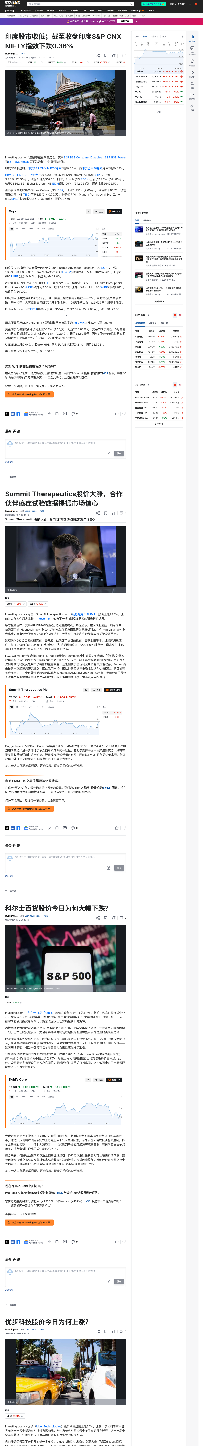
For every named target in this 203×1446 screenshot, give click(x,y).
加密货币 (86, 15)
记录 (134, 15)
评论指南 (9, 462)
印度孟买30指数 (92, 168)
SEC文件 (142, 15)
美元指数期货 (141, 102)
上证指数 (139, 71)
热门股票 (140, 385)
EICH (55, 183)
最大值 (51, 229)
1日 (11, 229)
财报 (127, 15)
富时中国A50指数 (143, 76)
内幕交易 (107, 15)
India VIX (79, 322)
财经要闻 (34, 15)
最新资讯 (11, 15)
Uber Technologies (48, 1426)
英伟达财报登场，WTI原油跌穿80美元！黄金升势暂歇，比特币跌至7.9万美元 (164, 228)
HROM (66, 272)
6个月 (31, 229)
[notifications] (190, 3)
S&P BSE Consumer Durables (83, 157)
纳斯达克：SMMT (83, 614)
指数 (145, 36)
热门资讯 (24, 15)
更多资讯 (158, 301)
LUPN (15, 276)
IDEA (59, 190)
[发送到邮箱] (65, 413)
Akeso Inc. (43, 618)
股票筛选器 (122, 10)
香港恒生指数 (141, 81)
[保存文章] (106, 56)
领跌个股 (164, 323)
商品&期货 (58, 15)
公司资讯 (96, 15)
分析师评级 (118, 15)
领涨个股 (152, 323)
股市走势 (140, 315)
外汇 (49, 15)
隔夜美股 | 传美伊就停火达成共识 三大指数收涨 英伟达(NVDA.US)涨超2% (164, 274)
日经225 (139, 86)
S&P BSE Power (115, 157)
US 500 (138, 97)
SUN (104, 267)
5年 (43, 229)
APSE (14, 198)
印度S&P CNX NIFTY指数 (44, 168)
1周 (17, 229)
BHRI (97, 175)
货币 (137, 36)
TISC (26, 194)
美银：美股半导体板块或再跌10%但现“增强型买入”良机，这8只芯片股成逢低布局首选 (164, 259)
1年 (38, 229)
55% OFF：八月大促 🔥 (153, 4)
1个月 (24, 229)
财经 (78, 15)
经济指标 (69, 15)
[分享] (98, 56)
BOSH (85, 179)
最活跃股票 (140, 323)
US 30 (138, 92)
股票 (164, 36)
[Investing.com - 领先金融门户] (12, 4)
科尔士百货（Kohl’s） (41, 1012)
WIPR (104, 287)
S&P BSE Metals (18, 161)
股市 (43, 15)
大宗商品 (154, 36)
